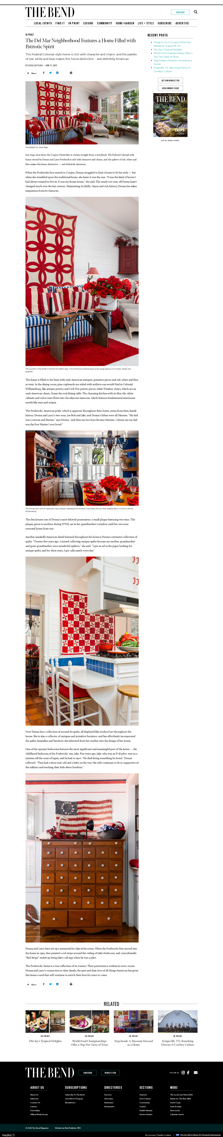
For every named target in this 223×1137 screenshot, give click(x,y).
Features (143, 1095)
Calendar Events (177, 1114)
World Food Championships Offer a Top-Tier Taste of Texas (89, 1043)
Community (104, 23)
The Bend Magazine (40, 1128)
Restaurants (109, 1107)
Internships (35, 1110)
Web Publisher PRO (73, 1128)
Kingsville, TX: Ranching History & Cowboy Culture (177, 1043)
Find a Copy (175, 1103)
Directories (175, 1110)
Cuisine (88, 23)
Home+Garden (125, 23)
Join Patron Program (74, 1099)
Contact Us (35, 1103)
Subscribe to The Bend (74, 1095)
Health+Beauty (146, 1110)
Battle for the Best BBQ (180, 1099)
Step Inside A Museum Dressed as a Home (133, 1043)
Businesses (108, 1103)
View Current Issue (170, 88)
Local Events (43, 23)
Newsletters (110, 1072)
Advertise (182, 23)
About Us (34, 1095)
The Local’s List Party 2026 (181, 1095)
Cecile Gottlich (35, 65)
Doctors (108, 1095)
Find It (60, 23)
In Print (74, 23)
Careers (33, 1107)
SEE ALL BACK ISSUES (170, 140)
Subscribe (180, 12)
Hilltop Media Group (39, 1114)
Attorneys (108, 1099)
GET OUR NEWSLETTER (170, 80)
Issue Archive (175, 1107)
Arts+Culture (145, 1099)
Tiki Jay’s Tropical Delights (168, 49)
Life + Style (146, 23)
